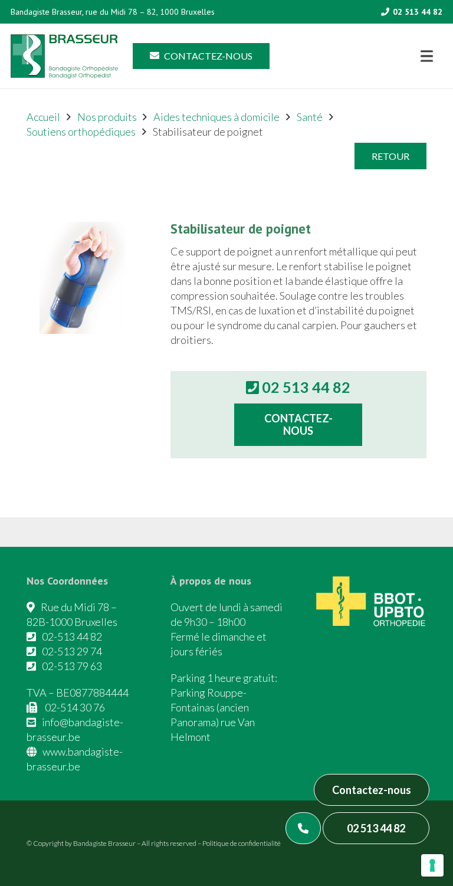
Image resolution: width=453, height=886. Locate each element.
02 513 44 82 (376, 828)
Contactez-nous (371, 789)
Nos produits (107, 116)
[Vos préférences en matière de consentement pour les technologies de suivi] (432, 865)
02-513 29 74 (72, 651)
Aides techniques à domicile (216, 116)
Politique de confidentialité (241, 843)
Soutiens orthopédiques (81, 131)
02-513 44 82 (72, 636)
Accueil (43, 116)
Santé (310, 116)
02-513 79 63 (72, 665)
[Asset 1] (64, 56)
